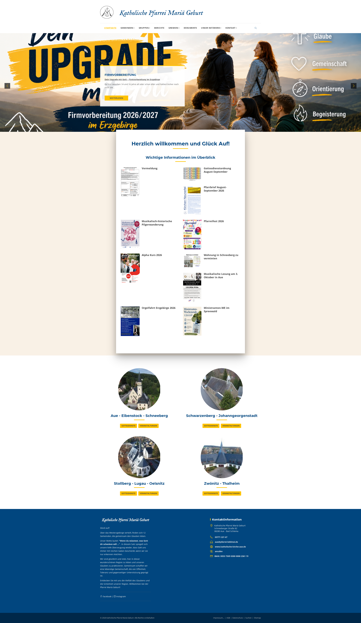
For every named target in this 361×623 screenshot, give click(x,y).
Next (353, 86)
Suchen (248, 618)
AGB (228, 618)
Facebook (106, 596)
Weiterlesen (116, 98)
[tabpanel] (180, 86)
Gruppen (144, 27)
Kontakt (230, 27)
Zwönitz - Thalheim (222, 483)
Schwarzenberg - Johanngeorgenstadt (221, 416)
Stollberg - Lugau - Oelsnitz (139, 483)
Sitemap (257, 618)
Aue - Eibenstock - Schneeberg (139, 416)
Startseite (110, 27)
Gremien (173, 27)
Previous (7, 86)
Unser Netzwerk (210, 27)
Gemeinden (127, 27)
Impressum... (218, 618)
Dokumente (190, 27)
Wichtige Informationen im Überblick (180, 157)
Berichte (159, 27)
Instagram (121, 596)
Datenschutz (237, 618)
